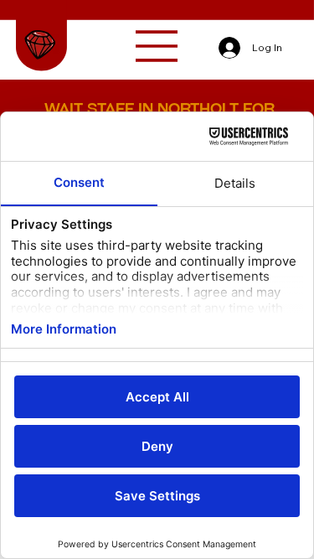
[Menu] (157, 46)
